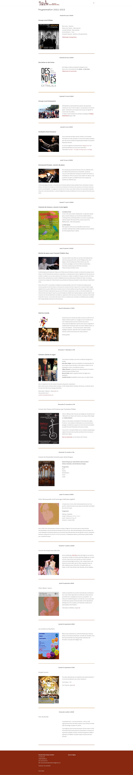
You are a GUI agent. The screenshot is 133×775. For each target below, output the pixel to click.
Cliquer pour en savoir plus (69, 71)
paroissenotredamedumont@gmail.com (51, 762)
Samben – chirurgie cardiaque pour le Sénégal (80, 149)
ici (55, 391)
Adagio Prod (86, 145)
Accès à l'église (72, 755)
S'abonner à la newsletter (44, 765)
